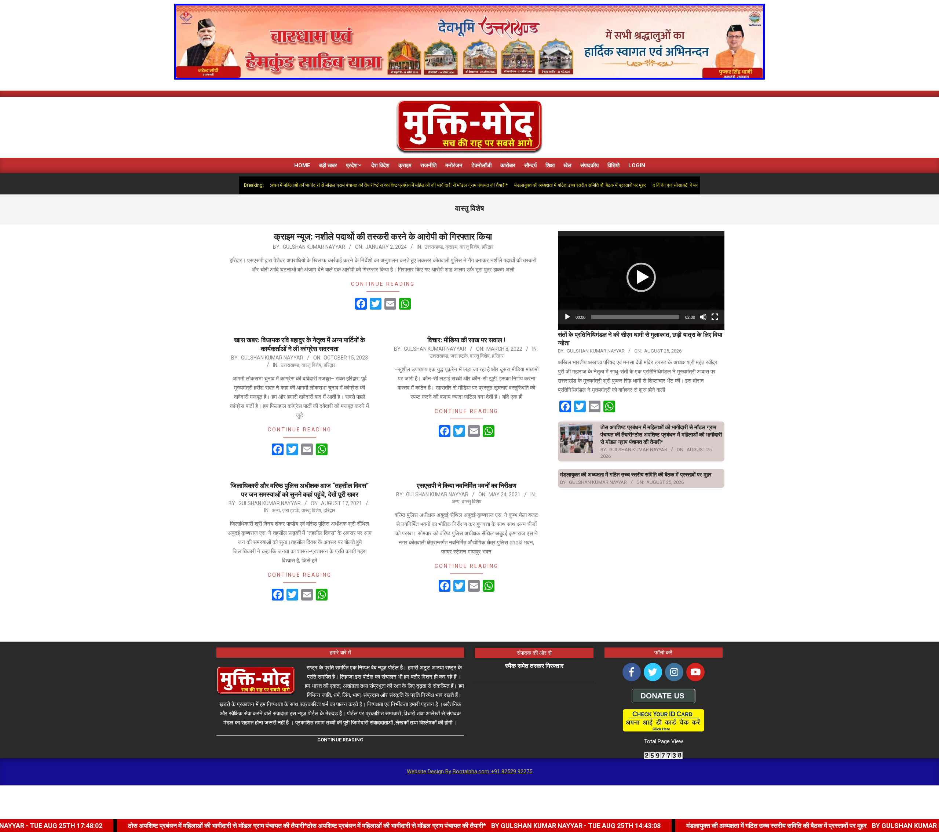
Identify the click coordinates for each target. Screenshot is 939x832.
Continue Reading (383, 284)
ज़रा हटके (459, 356)
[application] (641, 277)
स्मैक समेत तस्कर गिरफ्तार (534, 665)
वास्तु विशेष (469, 247)
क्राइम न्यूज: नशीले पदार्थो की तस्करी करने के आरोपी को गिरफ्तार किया (383, 236)
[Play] (567, 317)
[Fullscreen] (715, 317)
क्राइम (451, 247)
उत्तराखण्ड (433, 247)
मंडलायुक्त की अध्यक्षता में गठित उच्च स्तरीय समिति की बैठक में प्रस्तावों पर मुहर (547, 185)
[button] (641, 277)
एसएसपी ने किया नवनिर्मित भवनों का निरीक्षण (466, 485)
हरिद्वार (487, 247)
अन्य (276, 510)
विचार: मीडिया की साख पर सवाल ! (466, 340)
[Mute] (703, 317)
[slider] (635, 317)
